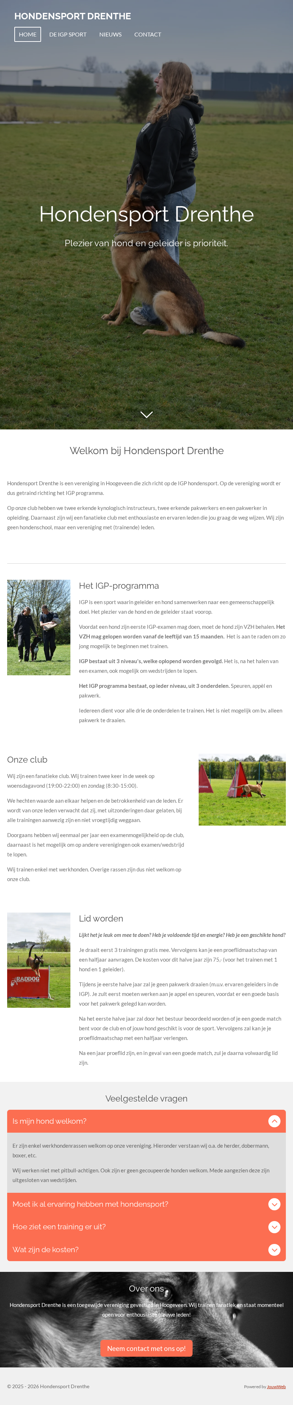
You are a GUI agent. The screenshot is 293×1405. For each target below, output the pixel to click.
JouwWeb (276, 1386)
